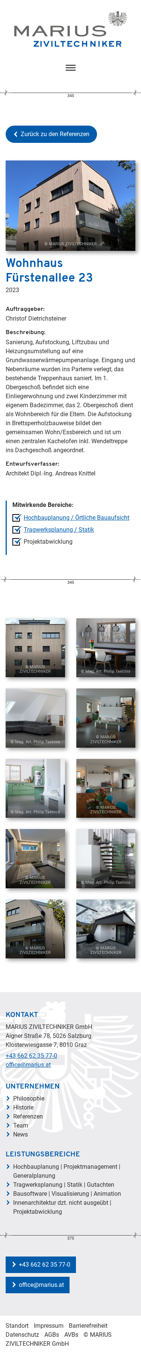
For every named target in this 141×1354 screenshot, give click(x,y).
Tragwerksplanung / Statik (59, 529)
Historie (23, 1107)
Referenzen (28, 1116)
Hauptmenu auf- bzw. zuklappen (71, 68)
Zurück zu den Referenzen (55, 134)
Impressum (49, 1325)
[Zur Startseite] (70, 29)
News (20, 1134)
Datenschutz (22, 1334)
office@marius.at (28, 1064)
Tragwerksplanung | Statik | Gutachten (63, 1184)
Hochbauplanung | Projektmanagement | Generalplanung (66, 1171)
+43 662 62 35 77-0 (31, 1055)
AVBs (71, 1334)
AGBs (51, 1334)
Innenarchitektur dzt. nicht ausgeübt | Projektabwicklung (62, 1207)
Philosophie (28, 1098)
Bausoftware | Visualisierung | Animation (67, 1193)
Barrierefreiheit (88, 1325)
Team (20, 1125)
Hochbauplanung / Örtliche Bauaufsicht (76, 517)
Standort (17, 1325)
